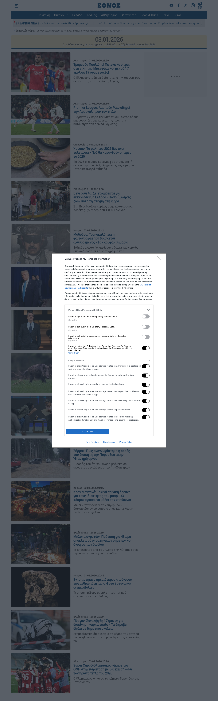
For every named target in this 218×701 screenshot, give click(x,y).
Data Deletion (92, 442)
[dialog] (109, 350)
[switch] (146, 316)
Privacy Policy (125, 442)
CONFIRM (87, 431)
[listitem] (109, 310)
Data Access (109, 442)
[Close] (160, 259)
